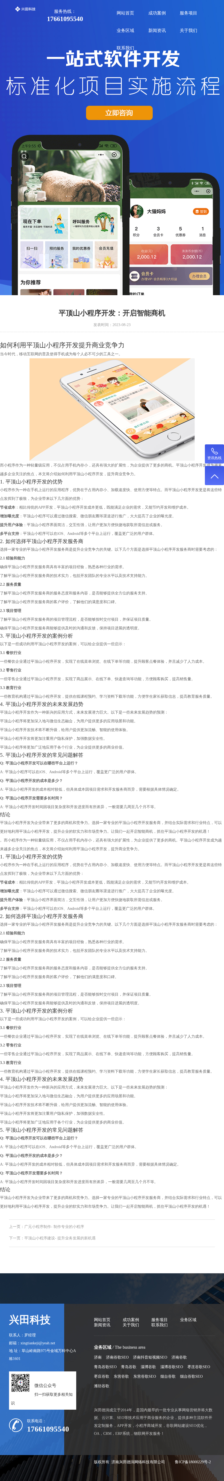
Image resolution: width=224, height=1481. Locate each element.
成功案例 (157, 13)
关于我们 (188, 30)
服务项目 (188, 13)
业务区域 (125, 30)
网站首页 (125, 13)
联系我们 (125, 48)
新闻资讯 (157, 30)
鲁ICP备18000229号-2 (193, 1462)
